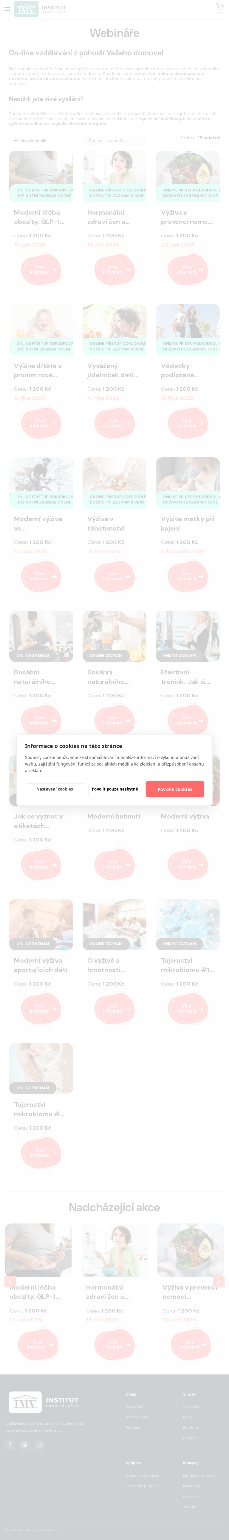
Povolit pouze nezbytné (115, 789)
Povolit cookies (175, 789)
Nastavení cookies (54, 789)
